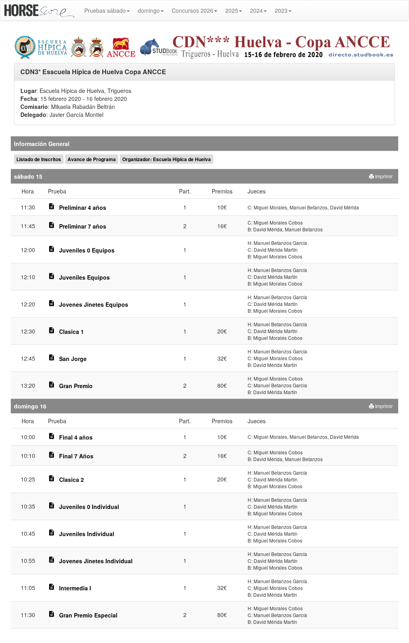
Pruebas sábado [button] (105, 10)
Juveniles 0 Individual (89, 507)
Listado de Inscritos (38, 159)
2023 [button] (281, 10)
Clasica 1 (71, 331)
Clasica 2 (71, 479)
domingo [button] (149, 10)
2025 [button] (231, 10)
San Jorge (73, 359)
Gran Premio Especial (88, 615)
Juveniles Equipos (84, 277)
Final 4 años (76, 437)
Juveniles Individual (86, 534)
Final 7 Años (76, 456)
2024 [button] (256, 10)
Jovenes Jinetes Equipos (93, 304)
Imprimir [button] (383, 176)
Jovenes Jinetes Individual (96, 561)
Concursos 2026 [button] (192, 10)
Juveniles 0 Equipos (87, 250)
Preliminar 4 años (82, 207)
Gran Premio (76, 386)
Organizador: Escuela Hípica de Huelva (166, 159)
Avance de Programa (92, 159)
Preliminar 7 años (82, 226)
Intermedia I (75, 588)
